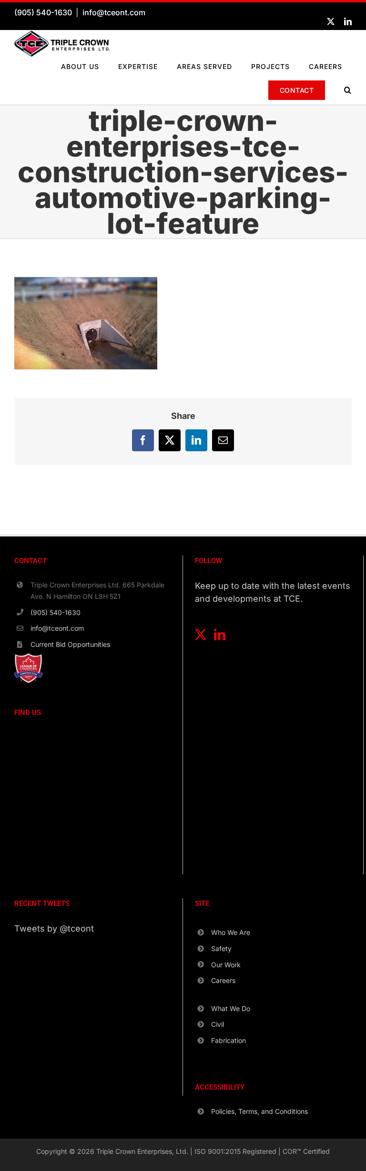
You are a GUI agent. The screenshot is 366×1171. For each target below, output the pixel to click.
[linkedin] (348, 21)
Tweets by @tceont (54, 928)
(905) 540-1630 (43, 12)
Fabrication (228, 1040)
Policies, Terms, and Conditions (259, 1111)
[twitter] (331, 21)
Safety (221, 948)
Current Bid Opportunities (70, 644)
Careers (223, 980)
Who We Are (230, 932)
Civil (217, 1024)
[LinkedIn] (219, 634)
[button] (348, 90)
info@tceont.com (113, 12)
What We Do (230, 1008)
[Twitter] (200, 634)
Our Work (226, 965)
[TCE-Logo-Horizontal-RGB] (62, 35)
